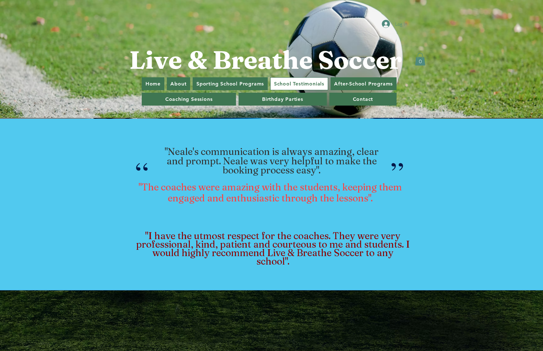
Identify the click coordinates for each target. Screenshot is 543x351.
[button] (420, 59)
